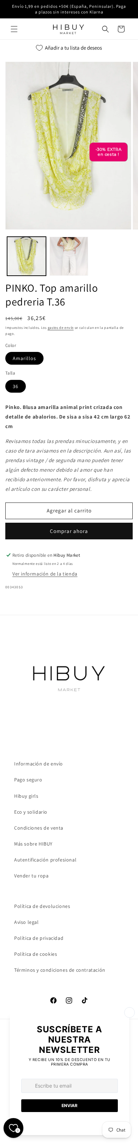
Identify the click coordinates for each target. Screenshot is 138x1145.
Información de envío (38, 763)
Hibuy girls (26, 796)
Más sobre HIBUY (33, 844)
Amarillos (24, 358)
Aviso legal (26, 922)
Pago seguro (28, 779)
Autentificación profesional (45, 860)
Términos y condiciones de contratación (59, 970)
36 (15, 386)
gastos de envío (61, 327)
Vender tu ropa (31, 875)
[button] (14, 29)
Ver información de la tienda (44, 574)
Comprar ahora (69, 531)
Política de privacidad (38, 938)
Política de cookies (35, 954)
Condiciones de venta (38, 828)
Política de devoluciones (42, 906)
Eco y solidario (30, 812)
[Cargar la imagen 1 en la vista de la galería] (26, 256)
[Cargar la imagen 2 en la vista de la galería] (69, 256)
